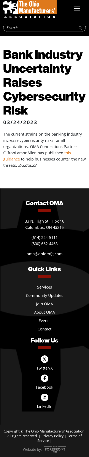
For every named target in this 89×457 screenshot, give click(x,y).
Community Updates (44, 295)
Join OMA (44, 303)
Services (44, 287)
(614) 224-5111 (45, 237)
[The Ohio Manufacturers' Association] (30, 9)
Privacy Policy (52, 436)
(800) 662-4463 (45, 243)
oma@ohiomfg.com (45, 253)
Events (45, 320)
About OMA (44, 312)
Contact (44, 329)
